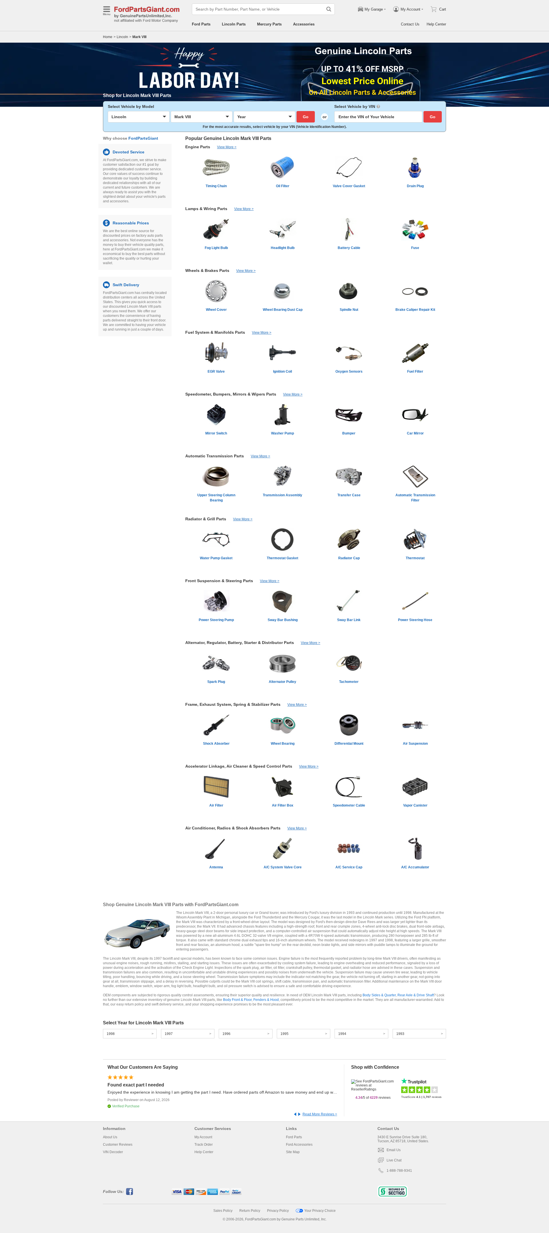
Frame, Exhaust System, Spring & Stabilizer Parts (233, 704)
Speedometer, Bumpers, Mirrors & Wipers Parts (230, 394)
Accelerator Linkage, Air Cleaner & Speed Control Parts (238, 766)
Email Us (394, 1150)
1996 (226, 1034)
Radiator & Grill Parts (205, 519)
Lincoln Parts (234, 24)
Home (107, 37)
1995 (285, 1034)
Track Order (203, 1145)
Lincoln (122, 37)
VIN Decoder (113, 1152)
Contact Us (410, 24)
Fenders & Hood (266, 1000)
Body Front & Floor (237, 1000)
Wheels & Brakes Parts (207, 270)
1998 (111, 1034)
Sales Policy (222, 1211)
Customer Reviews (117, 1145)
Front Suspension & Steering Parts (219, 580)
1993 (400, 1034)
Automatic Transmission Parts (214, 456)
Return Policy (249, 1211)
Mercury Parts (269, 24)
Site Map (293, 1152)
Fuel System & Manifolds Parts (215, 332)
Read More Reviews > (320, 1114)
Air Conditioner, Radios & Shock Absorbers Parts (233, 828)
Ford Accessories (299, 1145)
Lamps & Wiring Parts (206, 208)
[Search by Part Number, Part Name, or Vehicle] (328, 9)
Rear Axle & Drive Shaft (415, 995)
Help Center (436, 24)
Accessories (304, 24)
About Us (110, 1137)
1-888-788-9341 (399, 1171)
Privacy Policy (278, 1211)
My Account (203, 1137)
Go (306, 116)
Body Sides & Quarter (379, 995)
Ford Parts (201, 24)
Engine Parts (197, 147)
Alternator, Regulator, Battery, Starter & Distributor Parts (239, 642)
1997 (169, 1034)
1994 (342, 1034)
